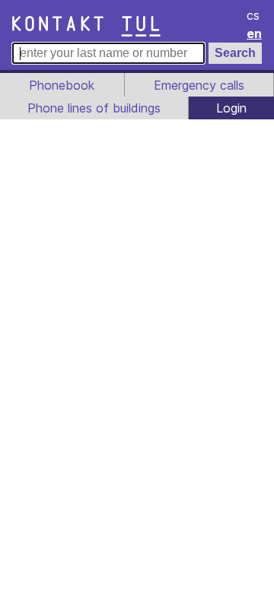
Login (231, 108)
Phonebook (61, 85)
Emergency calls (199, 85)
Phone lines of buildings (94, 108)
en (254, 33)
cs (253, 15)
